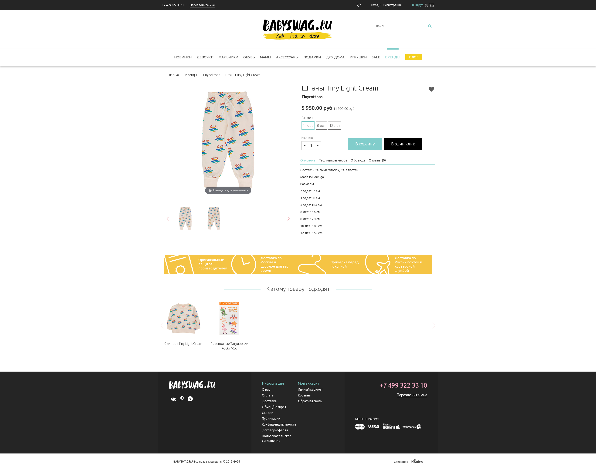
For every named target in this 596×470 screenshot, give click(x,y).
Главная (173, 75)
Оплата (268, 395)
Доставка (269, 401)
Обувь (249, 57)
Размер (307, 118)
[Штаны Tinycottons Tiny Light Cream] (185, 218)
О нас (266, 389)
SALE (376, 57)
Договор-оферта (275, 430)
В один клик (403, 143)
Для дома (335, 57)
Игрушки (358, 57)
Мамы (265, 57)
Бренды (392, 57)
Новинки (183, 57)
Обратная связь (310, 401)
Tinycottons (211, 75)
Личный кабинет (310, 389)
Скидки (267, 413)
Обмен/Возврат (274, 407)
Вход (375, 5)
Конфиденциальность (279, 424)
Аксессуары (287, 57)
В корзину (365, 143)
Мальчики (228, 57)
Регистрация (392, 5)
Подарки (312, 57)
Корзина (304, 395)
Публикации (271, 418)
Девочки (205, 57)
